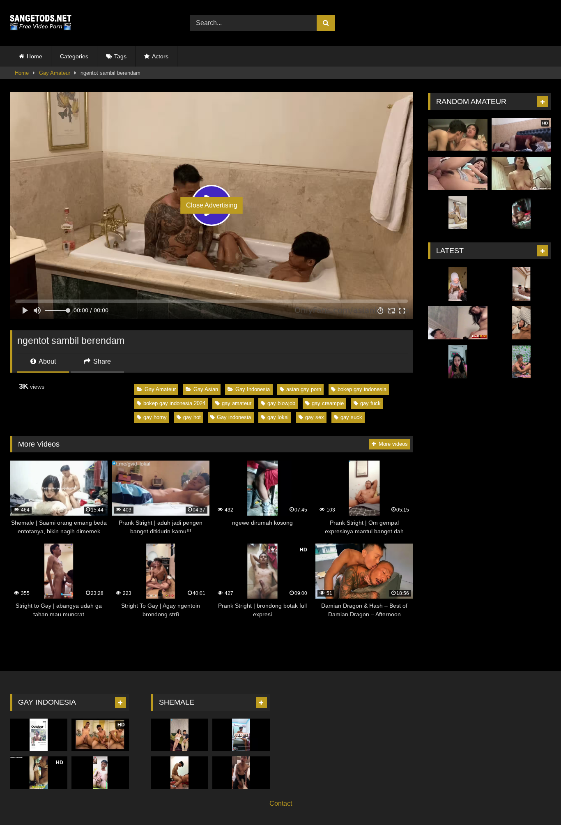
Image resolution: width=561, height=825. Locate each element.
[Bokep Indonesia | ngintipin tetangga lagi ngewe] (521, 213)
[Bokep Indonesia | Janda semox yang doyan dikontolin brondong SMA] (457, 135)
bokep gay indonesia (362, 389)
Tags (120, 56)
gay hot (192, 417)
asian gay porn (303, 389)
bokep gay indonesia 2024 (174, 403)
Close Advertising (211, 205)
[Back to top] (536, 801)
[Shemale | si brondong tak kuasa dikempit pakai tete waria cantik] (179, 735)
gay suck (351, 417)
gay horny (155, 417)
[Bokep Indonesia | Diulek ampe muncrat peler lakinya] (457, 362)
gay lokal (278, 417)
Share (101, 361)
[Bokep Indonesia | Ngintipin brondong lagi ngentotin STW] (521, 362)
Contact (280, 803)
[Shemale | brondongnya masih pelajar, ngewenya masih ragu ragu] (179, 772)
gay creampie (328, 403)
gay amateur (236, 403)
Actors (160, 56)
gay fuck (370, 403)
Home (34, 56)
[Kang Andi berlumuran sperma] (38, 735)
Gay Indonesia (252, 389)
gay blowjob (281, 403)
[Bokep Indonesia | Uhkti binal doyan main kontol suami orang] (521, 323)
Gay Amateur (54, 73)
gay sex (314, 417)
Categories (74, 56)
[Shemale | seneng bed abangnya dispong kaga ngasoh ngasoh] (241, 735)
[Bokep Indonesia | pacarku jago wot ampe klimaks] (457, 323)
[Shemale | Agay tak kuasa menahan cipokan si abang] (241, 772)
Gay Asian (205, 389)
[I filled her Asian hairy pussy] (521, 174)
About (46, 361)
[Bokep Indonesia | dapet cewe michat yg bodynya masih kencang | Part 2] (457, 213)
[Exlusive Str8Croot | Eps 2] (521, 284)
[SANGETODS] (40, 23)
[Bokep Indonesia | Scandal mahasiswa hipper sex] (457, 284)
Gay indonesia (234, 417)
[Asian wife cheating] (457, 174)
